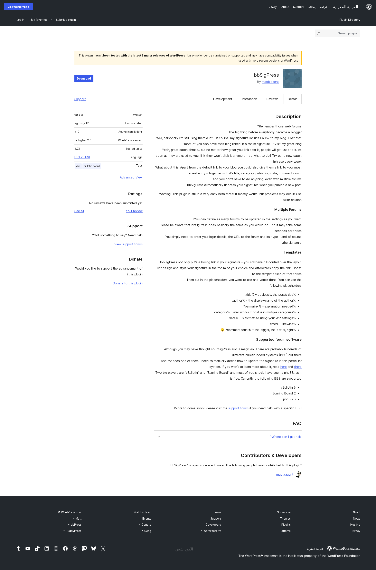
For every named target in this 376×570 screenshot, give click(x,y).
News (356, 518)
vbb (78, 166)
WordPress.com (69, 512)
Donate (144, 524)
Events (146, 518)
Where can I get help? (286, 437)
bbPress (74, 524)
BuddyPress (71, 530)
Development (222, 99)
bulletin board (92, 166)
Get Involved (142, 512)
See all (79, 211)
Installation (249, 99)
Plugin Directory (350, 19)
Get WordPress (18, 6)
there (298, 367)
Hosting (355, 524)
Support (80, 99)
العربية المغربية (314, 548)
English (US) (82, 157)
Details (292, 99)
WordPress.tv (210, 530)
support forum (238, 408)
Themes (285, 518)
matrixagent (270, 82)
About (356, 512)
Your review (134, 211)
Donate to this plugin (128, 283)
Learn (217, 512)
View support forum (128, 244)
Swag (146, 530)
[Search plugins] (319, 33)
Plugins (286, 524)
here (283, 367)
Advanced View (131, 177)
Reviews (272, 99)
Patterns (285, 530)
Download (84, 78)
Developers (213, 524)
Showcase (284, 512)
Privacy (355, 530)
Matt (76, 518)
